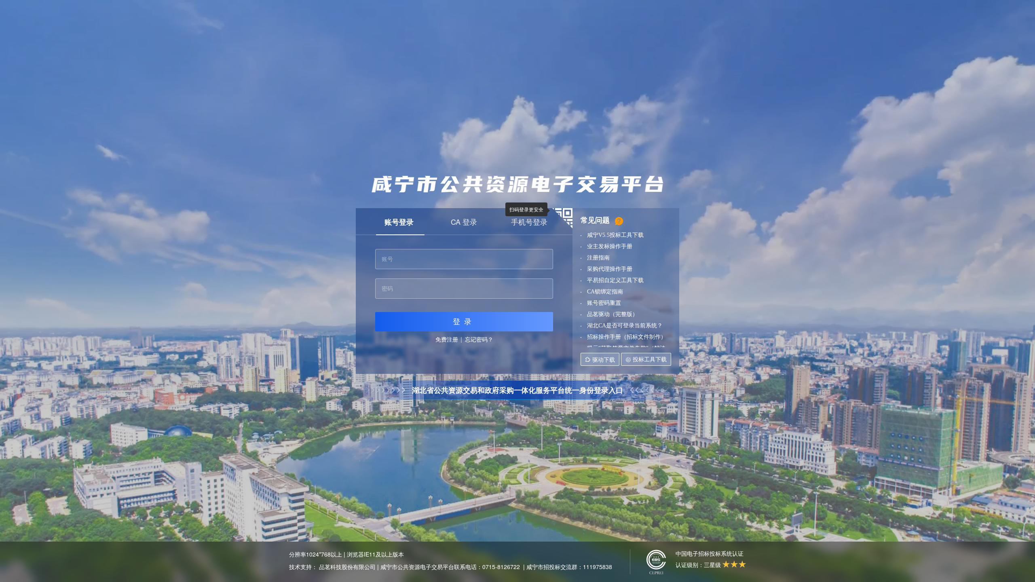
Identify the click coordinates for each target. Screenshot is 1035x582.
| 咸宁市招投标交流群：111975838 (567, 567)
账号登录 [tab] (399, 222)
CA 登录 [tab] (464, 221)
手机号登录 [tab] (529, 221)
